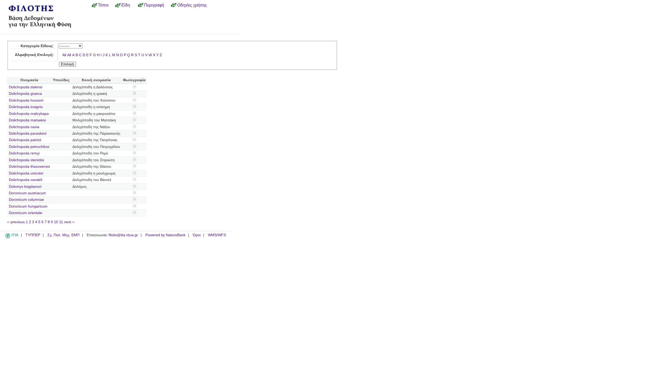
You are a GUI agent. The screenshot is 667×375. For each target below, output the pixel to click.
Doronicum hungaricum (28, 206)
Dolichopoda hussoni (26, 100)
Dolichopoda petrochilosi (29, 147)
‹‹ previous (16, 222)
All (64, 55)
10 (56, 222)
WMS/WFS (217, 235)
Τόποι (103, 5)
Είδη (125, 5)
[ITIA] (7, 237)
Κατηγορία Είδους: (37, 46)
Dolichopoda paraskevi (27, 133)
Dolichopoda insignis (26, 107)
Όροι (197, 235)
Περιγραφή (154, 5)
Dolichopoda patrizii (25, 140)
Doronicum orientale (25, 213)
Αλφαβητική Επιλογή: (34, 55)
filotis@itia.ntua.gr (123, 235)
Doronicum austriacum (27, 193)
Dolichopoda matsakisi (27, 120)
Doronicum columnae (26, 200)
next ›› (69, 222)
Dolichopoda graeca (25, 94)
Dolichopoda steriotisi (26, 160)
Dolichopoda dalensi (25, 87)
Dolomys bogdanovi (25, 187)
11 (61, 222)
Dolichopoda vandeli (25, 180)
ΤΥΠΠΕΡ (33, 235)
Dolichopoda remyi (24, 153)
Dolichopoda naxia (24, 127)
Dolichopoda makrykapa (29, 114)
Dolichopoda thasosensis (29, 166)
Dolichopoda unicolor (26, 173)
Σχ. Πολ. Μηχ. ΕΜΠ (63, 235)
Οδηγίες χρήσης (192, 5)
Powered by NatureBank (165, 235)
